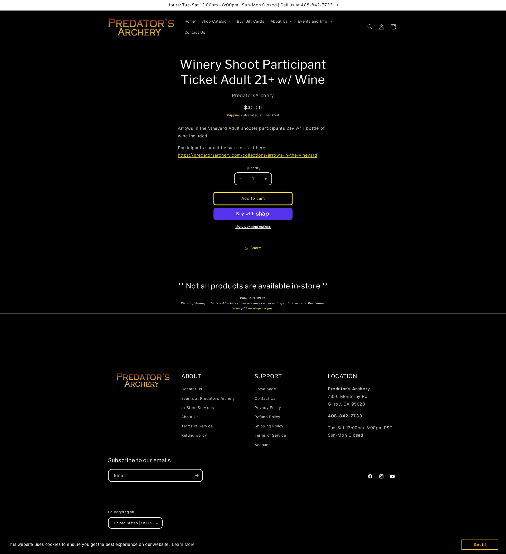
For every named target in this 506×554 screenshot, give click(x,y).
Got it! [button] (480, 544)
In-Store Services (197, 407)
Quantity (253, 168)
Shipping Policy (269, 425)
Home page (265, 389)
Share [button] (255, 248)
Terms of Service (197, 425)
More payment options (253, 226)
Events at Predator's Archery (208, 398)
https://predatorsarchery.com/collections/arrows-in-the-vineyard (247, 155)
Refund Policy (267, 416)
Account (262, 444)
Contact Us (191, 389)
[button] (216, 21)
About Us (189, 416)
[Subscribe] (196, 475)
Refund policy (194, 435)
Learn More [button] (183, 544)
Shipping (233, 115)
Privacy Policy (268, 407)
